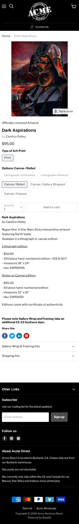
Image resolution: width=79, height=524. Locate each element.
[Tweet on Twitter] (12, 336)
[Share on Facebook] (5, 336)
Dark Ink (27, 508)
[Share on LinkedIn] (19, 336)
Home (6, 36)
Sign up (59, 417)
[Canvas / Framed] (16, 198)
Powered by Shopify (39, 517)
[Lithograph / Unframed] (20, 179)
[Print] (8, 162)
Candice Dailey (16, 136)
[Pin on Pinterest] (26, 336)
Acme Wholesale (46, 508)
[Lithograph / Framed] (55, 179)
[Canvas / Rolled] (15, 188)
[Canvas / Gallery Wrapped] (48, 188)
